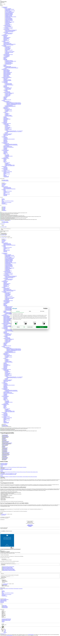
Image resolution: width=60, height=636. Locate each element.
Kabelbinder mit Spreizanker (9, 20)
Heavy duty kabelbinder (8, 11)
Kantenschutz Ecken (6, 333)
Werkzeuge (6, 132)
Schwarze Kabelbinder (8, 8)
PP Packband (7, 356)
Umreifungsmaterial (4, 122)
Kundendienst (4, 189)
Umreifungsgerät (6, 135)
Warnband (6, 111)
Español (4, 208)
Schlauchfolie (5, 59)
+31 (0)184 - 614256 (3, 237)
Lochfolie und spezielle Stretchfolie (9, 51)
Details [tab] (30, 311)
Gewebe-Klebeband (6, 353)
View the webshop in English (8, 567)
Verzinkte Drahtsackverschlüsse (9, 31)
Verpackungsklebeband (7, 108)
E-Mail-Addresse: (3, 576)
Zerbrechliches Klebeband (8, 110)
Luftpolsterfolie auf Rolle (8, 83)
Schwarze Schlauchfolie (8, 62)
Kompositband (7, 128)
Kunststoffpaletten (7, 162)
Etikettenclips (5, 149)
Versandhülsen (5, 148)
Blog (2, 200)
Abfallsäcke (5, 65)
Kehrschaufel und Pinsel (7, 173)
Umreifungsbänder (6, 124)
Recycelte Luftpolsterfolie (8, 84)
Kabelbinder (5, 7)
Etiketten (5, 153)
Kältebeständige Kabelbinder (9, 13)
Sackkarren (5, 159)
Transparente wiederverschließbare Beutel (10, 313)
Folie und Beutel (4, 45)
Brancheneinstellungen (5, 186)
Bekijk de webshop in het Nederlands (10, 570)
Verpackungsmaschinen (7, 416)
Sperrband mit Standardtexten (7, 43)
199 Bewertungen (7, 545)
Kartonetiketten (6, 81)
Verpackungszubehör (4, 168)
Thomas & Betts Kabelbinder (9, 19)
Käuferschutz (5, 195)
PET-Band (6, 126)
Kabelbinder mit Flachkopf (8, 15)
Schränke (5, 160)
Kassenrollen (5, 151)
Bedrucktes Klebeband (6, 70)
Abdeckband (5, 117)
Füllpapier (6, 90)
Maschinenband (6, 119)
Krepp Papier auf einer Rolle (7, 99)
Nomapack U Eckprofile (8, 93)
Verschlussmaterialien (4, 435)
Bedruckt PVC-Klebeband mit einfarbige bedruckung (14, 102)
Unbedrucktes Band (6, 42)
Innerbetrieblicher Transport (5, 158)
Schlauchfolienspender (8, 310)
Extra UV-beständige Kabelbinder (9, 12)
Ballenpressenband (7, 373)
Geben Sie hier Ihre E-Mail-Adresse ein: (6, 563)
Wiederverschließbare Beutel (7, 66)
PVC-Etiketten (7, 154)
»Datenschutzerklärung (9, 635)
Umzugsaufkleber (6, 157)
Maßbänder (5, 175)
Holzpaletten (6, 163)
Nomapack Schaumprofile (7, 92)
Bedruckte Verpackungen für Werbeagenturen (9, 188)
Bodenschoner (5, 141)
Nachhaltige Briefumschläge (7, 79)
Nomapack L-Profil (7, 94)
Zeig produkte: (2, 1)
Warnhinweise (5, 152)
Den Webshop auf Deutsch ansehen (9, 566)
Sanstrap (6, 50)
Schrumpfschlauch (6, 27)
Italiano (4, 209)
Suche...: (2, 228)
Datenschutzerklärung (31, 634)
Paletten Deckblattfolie (6, 55)
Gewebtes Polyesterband (8, 129)
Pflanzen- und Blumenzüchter (7, 244)
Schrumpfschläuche (6, 56)
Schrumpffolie (5, 57)
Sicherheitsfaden (7, 23)
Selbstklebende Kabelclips (7, 37)
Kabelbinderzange (7, 267)
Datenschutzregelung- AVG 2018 (6, 619)
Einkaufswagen (9, 426)
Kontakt (5, 190)
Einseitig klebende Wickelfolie (9, 52)
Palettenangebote (4, 183)
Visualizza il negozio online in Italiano (10, 569)
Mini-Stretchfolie (7, 49)
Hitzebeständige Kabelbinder (9, 14)
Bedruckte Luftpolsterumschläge (8, 72)
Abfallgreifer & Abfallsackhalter (8, 171)
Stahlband (6, 376)
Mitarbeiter (3, 199)
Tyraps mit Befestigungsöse (8, 18)
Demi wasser (5, 161)
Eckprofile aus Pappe (8, 88)
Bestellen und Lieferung (7, 250)
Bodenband (6, 114)
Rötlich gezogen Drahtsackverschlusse (10, 30)
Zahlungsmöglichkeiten (7, 192)
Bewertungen (3, 203)
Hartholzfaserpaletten (8, 164)
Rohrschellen (5, 39)
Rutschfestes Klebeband (8, 115)
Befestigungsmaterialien (5, 35)
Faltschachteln (5, 167)
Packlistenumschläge (6, 143)
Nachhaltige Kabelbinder (7, 25)
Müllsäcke (5, 419)
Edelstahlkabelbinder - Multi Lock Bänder (10, 16)
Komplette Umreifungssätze (7, 123)
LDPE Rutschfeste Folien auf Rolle (8, 54)
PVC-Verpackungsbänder (8, 109)
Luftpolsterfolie (6, 82)
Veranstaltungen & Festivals (7, 187)
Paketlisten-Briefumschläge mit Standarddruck (11, 144)
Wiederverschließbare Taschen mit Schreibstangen (11, 67)
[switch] (25, 323)
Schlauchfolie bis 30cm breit (9, 60)
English (4, 207)
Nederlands (4, 210)
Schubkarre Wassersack (7, 172)
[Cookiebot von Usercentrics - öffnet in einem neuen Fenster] (43, 308)
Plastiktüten (5, 68)
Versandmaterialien (4, 142)
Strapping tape (5, 121)
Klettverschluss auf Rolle (8, 33)
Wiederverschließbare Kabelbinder (9, 9)
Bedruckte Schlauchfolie (7, 76)
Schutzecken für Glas (8, 89)
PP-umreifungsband (7, 125)
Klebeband (3, 100)
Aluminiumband (7, 113)
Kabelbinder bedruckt (8, 17)
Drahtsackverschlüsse (6, 29)
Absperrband (3, 41)
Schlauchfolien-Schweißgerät (9, 63)
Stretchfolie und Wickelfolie (7, 46)
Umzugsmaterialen (4, 136)
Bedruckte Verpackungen (5, 69)
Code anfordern (3, 564)
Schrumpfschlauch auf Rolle (9, 28)
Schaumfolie (5, 85)
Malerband (5, 116)
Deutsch (4, 206)
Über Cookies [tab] (42, 311)
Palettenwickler (7, 53)
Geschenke (5, 191)
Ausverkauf (3, 241)
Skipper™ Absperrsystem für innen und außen (10, 290)
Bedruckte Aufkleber (6, 75)
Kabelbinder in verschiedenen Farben (10, 10)
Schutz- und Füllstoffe (5, 445)
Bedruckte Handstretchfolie (7, 73)
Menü (5, 424)
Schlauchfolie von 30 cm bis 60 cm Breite (10, 61)
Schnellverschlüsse (7, 270)
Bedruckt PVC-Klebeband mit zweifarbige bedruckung (14, 103)
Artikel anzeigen (2, 472)
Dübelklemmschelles (6, 40)
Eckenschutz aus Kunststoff (7, 134)
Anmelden (6, 425)
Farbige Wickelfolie (7, 48)
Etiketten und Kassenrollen (5, 396)
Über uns (3, 198)
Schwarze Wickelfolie (8, 47)
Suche (2, 229)
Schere (4, 174)
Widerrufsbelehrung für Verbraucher (6, 202)
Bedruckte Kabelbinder (7, 71)
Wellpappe (5, 98)
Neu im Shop (3, 184)
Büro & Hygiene (4, 459)
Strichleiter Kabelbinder (8, 22)
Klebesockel (5, 36)
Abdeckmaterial (6, 96)
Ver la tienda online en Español (9, 568)
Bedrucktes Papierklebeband (9, 105)
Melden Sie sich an (3, 577)
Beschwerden (5, 194)
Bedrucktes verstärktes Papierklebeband (10, 106)
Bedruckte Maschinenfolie (7, 74)
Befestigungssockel (6, 38)
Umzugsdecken (6, 137)
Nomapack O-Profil (7, 95)
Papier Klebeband (6, 78)
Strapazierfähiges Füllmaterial (7, 80)
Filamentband (5, 120)
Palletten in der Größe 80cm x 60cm (10, 165)
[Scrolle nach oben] (3, 633)
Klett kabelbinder (6, 32)
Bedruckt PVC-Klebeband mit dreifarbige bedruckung (14, 104)
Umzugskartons (6, 138)
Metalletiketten (7, 155)
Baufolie (5, 58)
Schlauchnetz (5, 86)
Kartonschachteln (4, 166)
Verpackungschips (7, 91)
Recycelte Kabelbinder (8, 26)
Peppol (4, 193)
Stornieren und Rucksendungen (8, 247)
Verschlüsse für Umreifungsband (8, 133)
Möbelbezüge (5, 140)
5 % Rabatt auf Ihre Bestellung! (10, 549)
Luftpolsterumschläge (6, 145)
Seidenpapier (5, 97)
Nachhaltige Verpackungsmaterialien (6, 77)
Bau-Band (5, 112)
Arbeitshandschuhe (6, 176)
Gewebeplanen (5, 139)
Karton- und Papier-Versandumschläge (9, 147)
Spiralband (5, 34)
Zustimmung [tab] (18, 311)
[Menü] (4, 625)
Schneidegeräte (6, 169)
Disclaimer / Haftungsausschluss (6, 620)
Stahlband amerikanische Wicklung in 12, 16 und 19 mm (14, 131)
